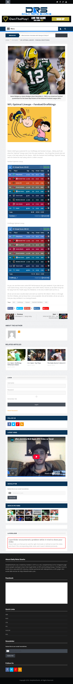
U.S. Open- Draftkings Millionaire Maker (14, 364)
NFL (46, 302)
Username (11, 383)
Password (11, 390)
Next (54, 314)
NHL (7, 634)
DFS (14, 302)
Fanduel (27, 302)
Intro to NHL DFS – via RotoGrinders (50, 317)
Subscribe (12, 497)
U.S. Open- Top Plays (34, 363)
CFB (7, 622)
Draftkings (20, 302)
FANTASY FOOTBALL (37, 302)
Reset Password (12, 410)
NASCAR (8, 630)
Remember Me (12, 399)
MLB (7, 618)
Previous (20, 314)
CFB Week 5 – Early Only (23, 316)
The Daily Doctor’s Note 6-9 (56, 363)
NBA (7, 614)
